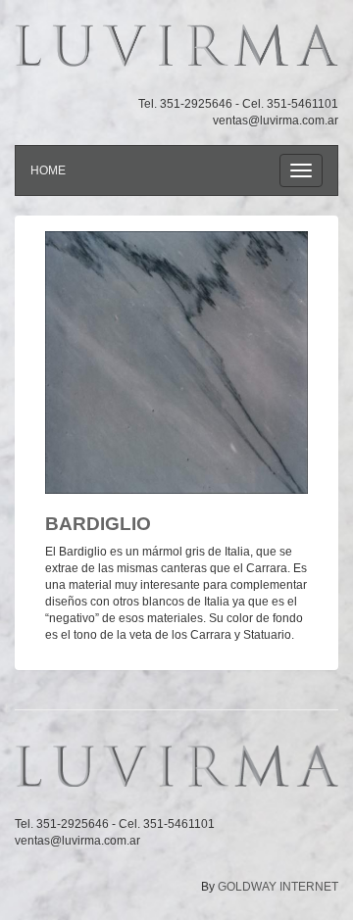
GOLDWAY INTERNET (278, 887)
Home (48, 170)
